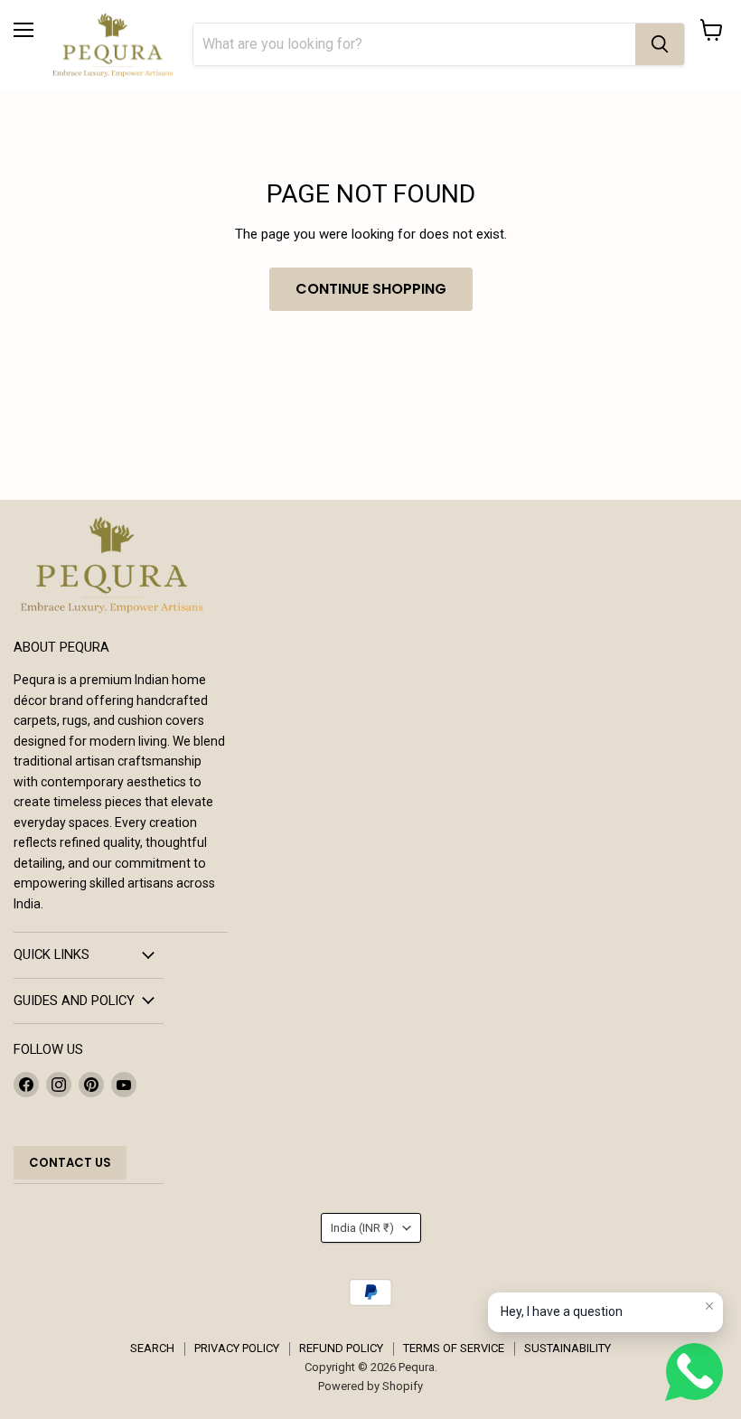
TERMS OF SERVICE (453, 1348)
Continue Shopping (370, 288)
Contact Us (70, 1162)
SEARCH (152, 1348)
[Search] (659, 44)
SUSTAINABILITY (567, 1348)
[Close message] (709, 1306)
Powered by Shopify (370, 1386)
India (362, 1228)
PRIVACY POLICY (236, 1348)
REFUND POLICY (341, 1348)
